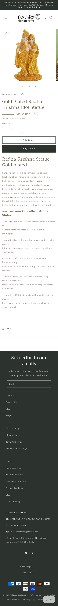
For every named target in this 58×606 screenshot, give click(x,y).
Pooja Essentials (13, 468)
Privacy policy (49, 595)
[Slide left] (22, 87)
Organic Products (14, 488)
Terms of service (13, 599)
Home (9, 461)
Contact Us (11, 402)
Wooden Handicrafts (16, 481)
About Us (10, 395)
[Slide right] (35, 87)
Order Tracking (13, 502)
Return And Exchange (16, 448)
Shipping (5, 118)
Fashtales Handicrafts (18, 595)
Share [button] (8, 328)
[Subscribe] (48, 383)
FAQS (8, 416)
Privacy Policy (12, 428)
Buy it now (29, 148)
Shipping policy (29, 599)
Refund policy (35, 595)
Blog (8, 409)
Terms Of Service (14, 442)
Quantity (6, 123)
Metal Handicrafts (14, 475)
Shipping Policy (13, 435)
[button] (6, 17)
